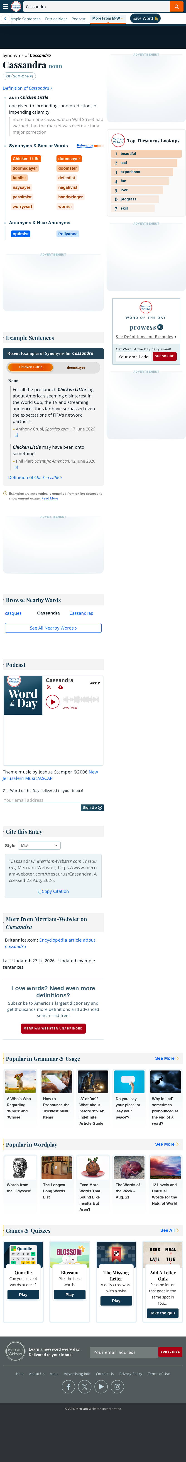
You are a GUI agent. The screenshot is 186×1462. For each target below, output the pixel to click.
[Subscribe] (49, 687)
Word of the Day (146, 318)
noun (55, 65)
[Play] (52, 702)
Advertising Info (78, 1373)
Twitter (84, 1387)
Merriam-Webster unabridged (53, 1028)
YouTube (101, 1387)
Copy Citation (55, 891)
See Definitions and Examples (144, 336)
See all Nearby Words (52, 628)
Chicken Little (30, 367)
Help (20, 1373)
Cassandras (81, 613)
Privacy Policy (131, 1373)
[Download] (60, 687)
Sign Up (90, 807)
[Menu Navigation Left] (5, 18)
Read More (50, 498)
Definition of (26, 88)
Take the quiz (163, 1313)
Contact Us (105, 1373)
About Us (37, 1373)
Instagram (117, 1387)
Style (10, 845)
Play (23, 1294)
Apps (54, 1373)
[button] (108, 18)
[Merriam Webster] (146, 307)
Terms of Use (159, 1373)
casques (13, 613)
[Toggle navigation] (5, 6)
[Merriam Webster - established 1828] (16, 6)
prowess (143, 327)
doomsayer (76, 367)
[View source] (17, 435)
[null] (160, 327)
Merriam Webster (15, 1351)
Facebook (68, 1387)
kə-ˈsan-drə (18, 76)
